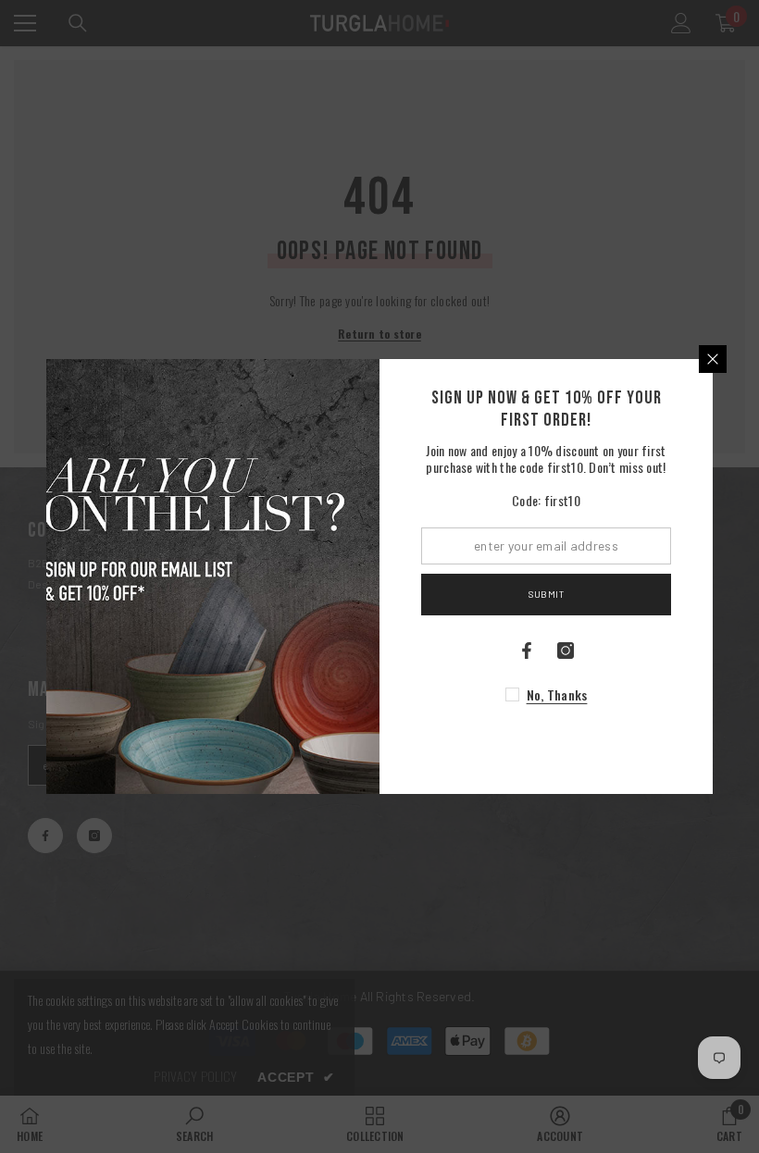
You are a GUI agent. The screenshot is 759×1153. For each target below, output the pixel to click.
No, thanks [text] (557, 694)
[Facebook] (526, 650)
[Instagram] (565, 650)
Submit (546, 594)
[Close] (713, 359)
